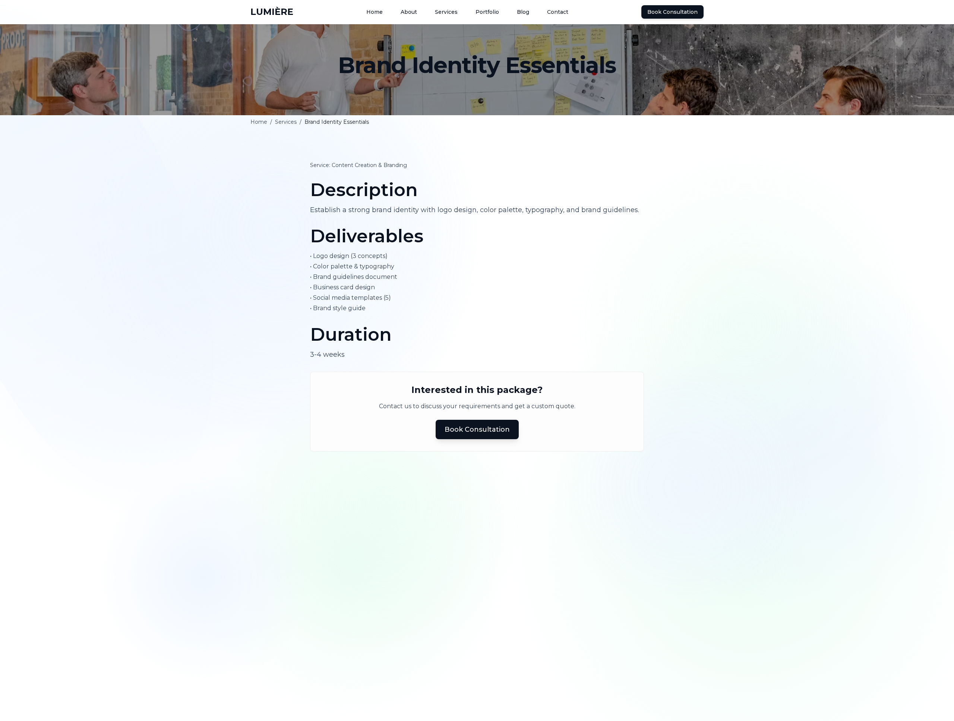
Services (286, 122)
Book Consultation (672, 12)
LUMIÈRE (271, 11)
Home (258, 122)
